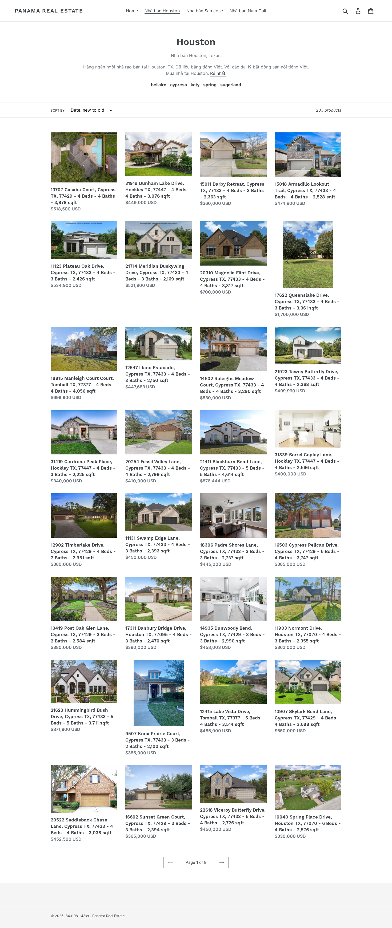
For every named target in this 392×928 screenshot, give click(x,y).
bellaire (158, 84)
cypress (178, 84)
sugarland (230, 84)
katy (195, 84)
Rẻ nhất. (218, 73)
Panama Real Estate (49, 10)
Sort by (58, 110)
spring (210, 84)
